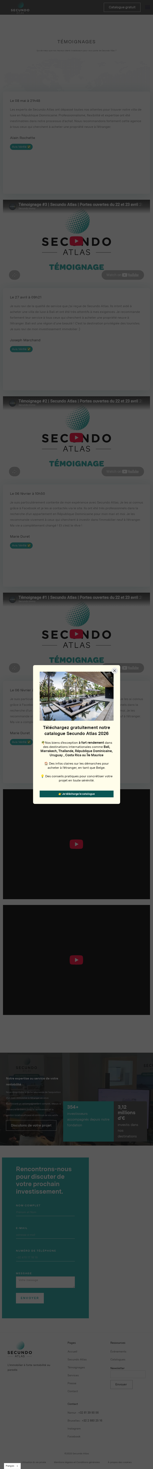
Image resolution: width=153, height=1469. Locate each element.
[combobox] (12, 1466)
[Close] (114, 670)
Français (10, 1466)
